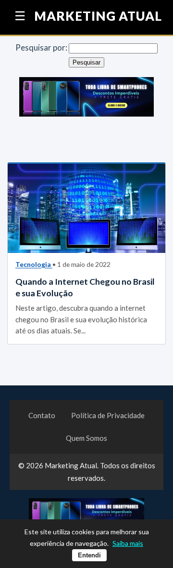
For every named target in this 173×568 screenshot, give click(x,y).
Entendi (89, 555)
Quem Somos (86, 438)
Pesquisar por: (41, 47)
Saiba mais (127, 543)
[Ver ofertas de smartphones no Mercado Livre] (86, 99)
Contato (41, 415)
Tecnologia (33, 264)
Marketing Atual (98, 16)
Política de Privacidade (108, 415)
